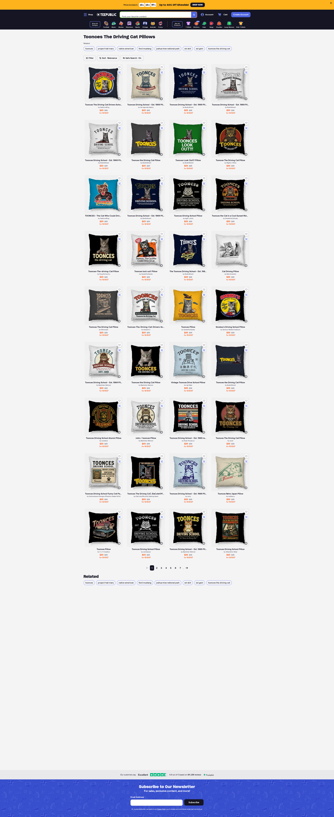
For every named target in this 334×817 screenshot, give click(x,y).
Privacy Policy (161, 809)
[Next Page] (187, 568)
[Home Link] (106, 14)
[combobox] (155, 15)
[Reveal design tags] (119, 99)
